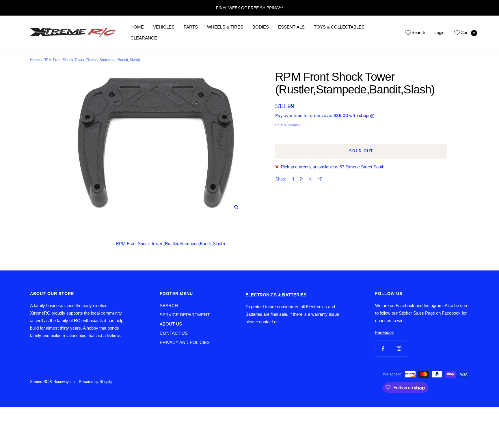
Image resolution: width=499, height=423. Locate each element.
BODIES (260, 27)
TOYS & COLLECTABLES (339, 27)
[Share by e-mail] (320, 179)
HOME (137, 27)
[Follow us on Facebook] (383, 348)
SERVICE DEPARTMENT (185, 314)
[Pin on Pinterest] (301, 179)
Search (418, 32)
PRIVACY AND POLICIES (185, 342)
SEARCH (169, 305)
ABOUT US (171, 324)
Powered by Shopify (95, 381)
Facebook (384, 332)
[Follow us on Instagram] (399, 348)
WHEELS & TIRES (225, 27)
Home (35, 60)
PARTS (191, 27)
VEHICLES (163, 27)
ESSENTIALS (291, 27)
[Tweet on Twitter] (310, 179)
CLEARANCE (144, 37)
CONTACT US (174, 333)
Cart (468, 32)
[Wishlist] (408, 33)
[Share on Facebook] (293, 179)
